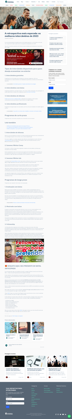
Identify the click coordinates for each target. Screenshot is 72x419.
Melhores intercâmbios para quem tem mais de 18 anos (18, 126)
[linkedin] (65, 414)
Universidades (34, 393)
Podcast (58, 390)
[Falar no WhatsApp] (69, 416)
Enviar (7, 406)
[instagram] (58, 414)
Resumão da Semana (36, 399)
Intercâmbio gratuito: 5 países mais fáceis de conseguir (24, 84)
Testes (33, 397)
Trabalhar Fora (34, 404)
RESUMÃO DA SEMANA (39, 5)
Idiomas (33, 390)
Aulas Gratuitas (59, 392)
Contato (53, 1)
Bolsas (33, 388)
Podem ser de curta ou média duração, (13, 98)
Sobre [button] (47, 1)
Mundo (33, 400)
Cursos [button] (27, 1)
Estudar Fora (34, 402)
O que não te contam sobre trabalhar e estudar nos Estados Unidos (27, 111)
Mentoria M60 (47, 388)
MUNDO (46, 5)
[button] (23, 2)
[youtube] (63, 414)
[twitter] (60, 414)
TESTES (33, 5)
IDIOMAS (11, 5)
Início (18, 1)
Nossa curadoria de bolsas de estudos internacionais (24, 202)
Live (39, 1)
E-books (58, 388)
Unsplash (21, 316)
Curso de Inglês (47, 390)
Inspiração (34, 395)
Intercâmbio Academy (48, 392)
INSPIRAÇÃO (28, 5)
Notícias (33, 406)
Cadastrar (51, 87)
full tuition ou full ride (31, 92)
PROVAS (16, 5)
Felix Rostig (14, 316)
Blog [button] (22, 1)
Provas (33, 392)
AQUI (9, 293)
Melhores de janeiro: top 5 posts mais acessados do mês (18, 128)
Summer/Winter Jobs (15, 161)
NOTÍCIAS (64, 5)
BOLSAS (7, 5)
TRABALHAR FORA (58, 5)
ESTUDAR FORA (51, 5)
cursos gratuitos (8, 140)
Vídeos (43, 1)
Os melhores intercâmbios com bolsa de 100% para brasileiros (20, 127)
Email (50, 82)
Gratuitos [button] (33, 1)
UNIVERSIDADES (21, 5)
